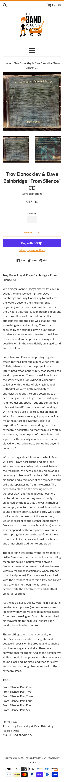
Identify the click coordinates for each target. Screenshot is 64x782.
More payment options (32, 250)
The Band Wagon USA (35, 757)
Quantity (32, 213)
